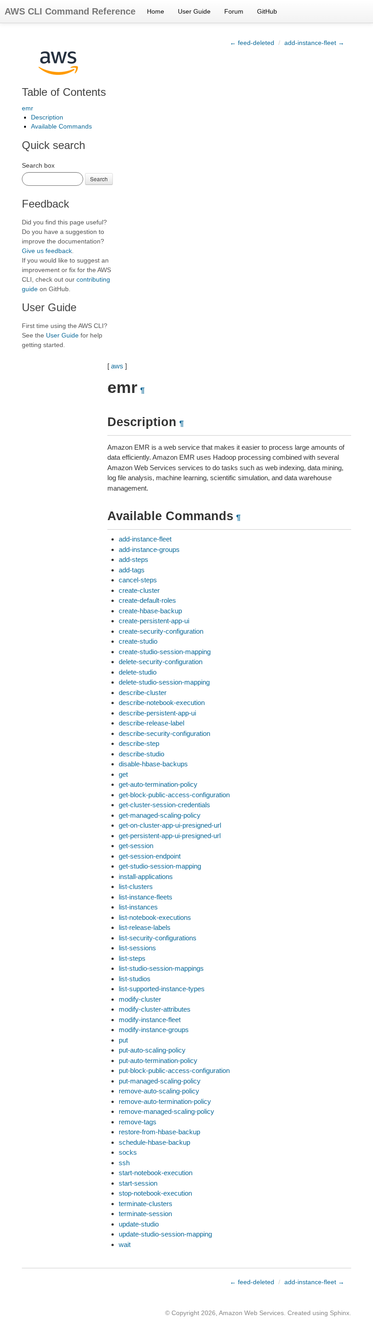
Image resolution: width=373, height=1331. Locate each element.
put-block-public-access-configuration (174, 1070)
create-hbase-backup (150, 611)
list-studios (135, 979)
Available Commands (61, 126)
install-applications (146, 876)
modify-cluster (140, 999)
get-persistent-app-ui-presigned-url (170, 835)
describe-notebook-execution (162, 702)
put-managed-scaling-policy (160, 1081)
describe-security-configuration (164, 733)
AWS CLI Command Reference (70, 11)
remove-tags (137, 1122)
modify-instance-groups (154, 1029)
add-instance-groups (149, 549)
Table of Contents (64, 92)
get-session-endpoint (150, 856)
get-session (136, 845)
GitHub (267, 11)
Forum (233, 11)
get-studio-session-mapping (160, 866)
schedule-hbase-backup (154, 1142)
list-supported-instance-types (162, 989)
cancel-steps (138, 580)
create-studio (138, 641)
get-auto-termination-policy (158, 784)
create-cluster (139, 590)
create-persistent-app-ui (154, 621)
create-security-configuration (161, 631)
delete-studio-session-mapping (164, 682)
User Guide (194, 11)
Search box (38, 165)
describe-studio (141, 754)
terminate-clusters (145, 1203)
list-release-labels (145, 927)
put (123, 1040)
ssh (124, 1163)
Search (99, 179)
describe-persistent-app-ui (157, 713)
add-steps (133, 559)
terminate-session (145, 1213)
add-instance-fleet (145, 539)
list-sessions (137, 948)
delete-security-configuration (160, 662)
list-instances (138, 907)
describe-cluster (142, 692)
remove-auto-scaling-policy (159, 1091)
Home (155, 11)
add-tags (132, 570)
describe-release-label (151, 723)
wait (125, 1244)
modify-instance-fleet (150, 1019)
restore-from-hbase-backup (159, 1132)
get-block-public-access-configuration (174, 795)
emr (27, 108)
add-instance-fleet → (314, 42)
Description (47, 117)
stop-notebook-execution (155, 1193)
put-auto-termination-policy (158, 1060)
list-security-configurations (158, 938)
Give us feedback (47, 250)
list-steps (132, 958)
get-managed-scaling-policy (160, 815)
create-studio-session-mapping (165, 652)
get (123, 774)
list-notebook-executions (155, 917)
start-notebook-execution (155, 1173)
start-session (138, 1183)
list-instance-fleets (145, 897)
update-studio (139, 1224)
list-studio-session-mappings (161, 968)
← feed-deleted (252, 42)
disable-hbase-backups (153, 764)
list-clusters (136, 886)
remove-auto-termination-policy (165, 1101)
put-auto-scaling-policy (152, 1050)
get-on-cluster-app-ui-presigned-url (170, 825)
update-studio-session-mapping (165, 1234)
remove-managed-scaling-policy (166, 1111)
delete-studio (137, 672)
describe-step (139, 743)
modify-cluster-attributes (155, 1009)
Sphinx (339, 1312)
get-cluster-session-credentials (164, 805)
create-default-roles (147, 600)
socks (128, 1152)
